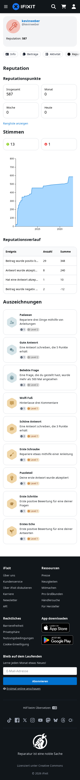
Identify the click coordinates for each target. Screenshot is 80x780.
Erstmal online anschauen (24, 688)
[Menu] (5, 6)
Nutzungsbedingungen (18, 638)
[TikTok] (9, 720)
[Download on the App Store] (56, 627)
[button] (53, 6)
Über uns (9, 575)
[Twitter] (25, 720)
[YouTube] (40, 720)
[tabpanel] (40, 304)
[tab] (10, 54)
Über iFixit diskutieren (17, 588)
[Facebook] (17, 720)
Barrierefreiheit (13, 625)
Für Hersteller (50, 606)
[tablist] (40, 54)
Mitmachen (49, 588)
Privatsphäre (11, 632)
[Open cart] (64, 6)
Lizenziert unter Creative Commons (40, 765)
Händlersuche (51, 600)
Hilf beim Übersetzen (37, 708)
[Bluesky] (56, 720)
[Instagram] (32, 720)
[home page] (23, 6)
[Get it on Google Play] (57, 640)
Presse (46, 575)
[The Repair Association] (71, 720)
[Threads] (63, 720)
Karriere (8, 594)
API (5, 606)
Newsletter (10, 600)
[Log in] (74, 6)
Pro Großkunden (52, 594)
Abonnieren (40, 681)
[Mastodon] (48, 720)
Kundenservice (13, 581)
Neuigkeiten (49, 581)
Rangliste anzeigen (15, 123)
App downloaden (55, 618)
